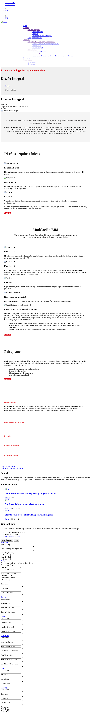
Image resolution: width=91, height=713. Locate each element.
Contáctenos (32, 64)
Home (7, 86)
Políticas (35, 34)
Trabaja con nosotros (35, 38)
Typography (5, 543)
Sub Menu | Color (7, 655)
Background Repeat (8, 578)
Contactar (7, 213)
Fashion (8, 519)
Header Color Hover (8, 631)
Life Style (8, 508)
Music (7, 498)
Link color (4, 588)
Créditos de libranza (39, 52)
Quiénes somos (37, 32)
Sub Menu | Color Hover (9, 664)
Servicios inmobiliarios (36, 54)
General (3, 582)
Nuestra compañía (34, 30)
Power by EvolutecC (8, 466)
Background (5, 599)
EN (6, 10)
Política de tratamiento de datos (12, 468)
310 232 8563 (10, 3)
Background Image (7, 565)
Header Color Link (7, 627)
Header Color (5, 623)
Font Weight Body (7, 553)
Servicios (26, 40)
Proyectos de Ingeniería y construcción (41, 42)
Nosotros (26, 28)
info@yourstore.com (12, 536)
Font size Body (6, 557)
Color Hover (5, 683)
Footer (3, 668)
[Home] (4, 22)
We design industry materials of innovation (24, 504)
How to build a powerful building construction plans (29, 515)
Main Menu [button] (5, 636)
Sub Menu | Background (9, 651)
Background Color (7, 569)
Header (3, 616)
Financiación (32, 50)
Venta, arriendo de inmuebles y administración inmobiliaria (52, 56)
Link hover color (7, 592)
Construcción (36, 46)
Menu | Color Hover (8, 646)
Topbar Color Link (7, 608)
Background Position (8, 574)
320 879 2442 (10, 5)
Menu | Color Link (7, 642)
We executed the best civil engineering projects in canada (30, 493)
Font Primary (5, 545)
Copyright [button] (4, 688)
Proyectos (26, 58)
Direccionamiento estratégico (42, 36)
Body (3, 561)
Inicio (25, 26)
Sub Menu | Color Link (9, 659)
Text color (4, 584)
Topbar (3, 597)
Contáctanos (27, 60)
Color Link (5, 679)
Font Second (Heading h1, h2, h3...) (13, 549)
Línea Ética (32, 62)
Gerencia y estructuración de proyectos (45, 44)
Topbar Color (5, 603)
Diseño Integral (37, 48)
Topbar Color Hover (8, 612)
